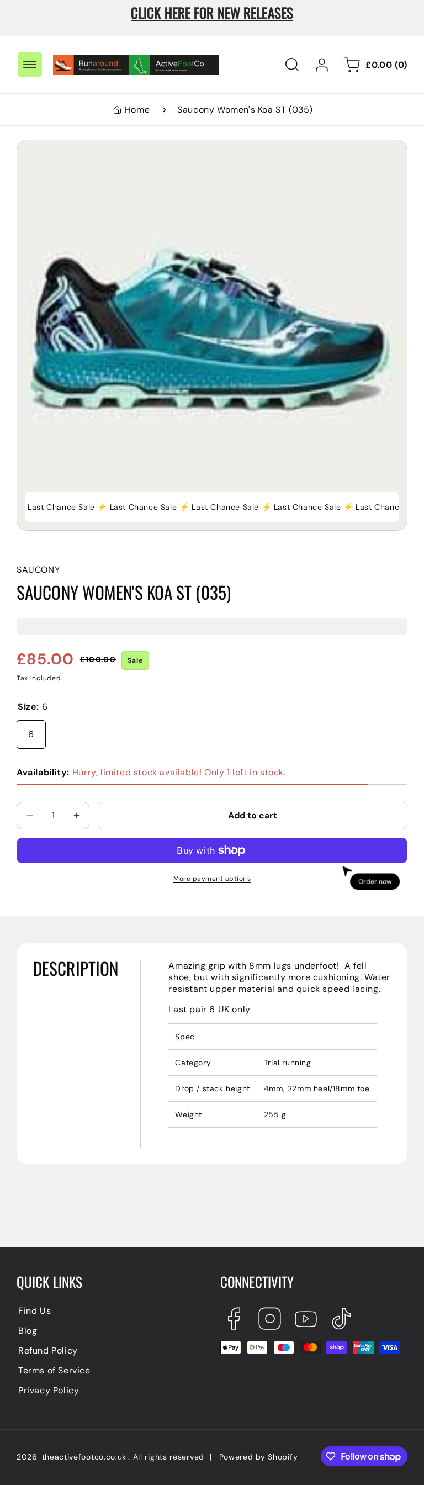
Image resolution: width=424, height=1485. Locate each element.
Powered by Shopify (258, 1457)
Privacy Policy (48, 1390)
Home (137, 109)
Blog (27, 1330)
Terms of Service (54, 1370)
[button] (30, 64)
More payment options (212, 878)
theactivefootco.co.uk (84, 1457)
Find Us (34, 1311)
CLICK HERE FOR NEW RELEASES (212, 12)
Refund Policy (48, 1350)
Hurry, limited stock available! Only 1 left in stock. (151, 772)
